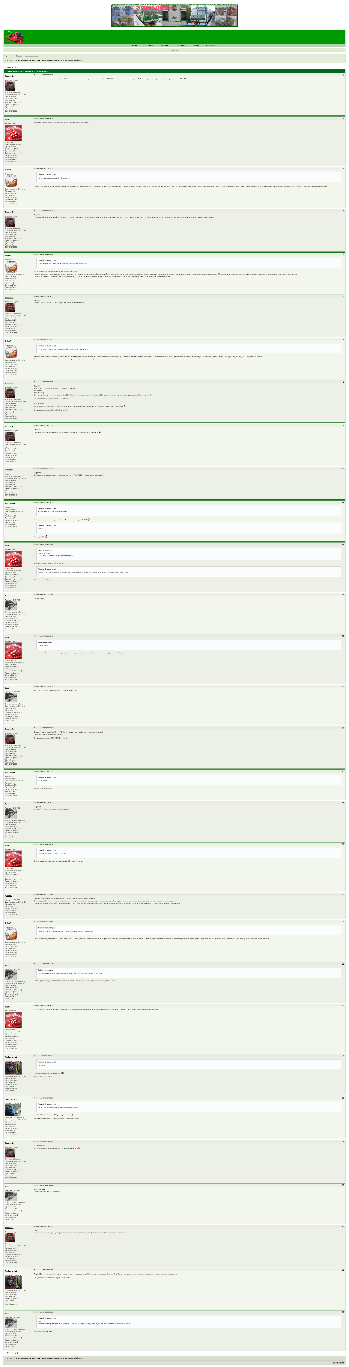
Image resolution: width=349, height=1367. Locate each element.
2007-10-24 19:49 (47, 844)
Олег (7, 596)
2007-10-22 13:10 (47, 425)
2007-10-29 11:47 (47, 894)
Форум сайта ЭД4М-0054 (17, 60)
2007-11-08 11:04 (47, 1270)
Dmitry (7, 119)
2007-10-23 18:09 (47, 636)
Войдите (19, 56)
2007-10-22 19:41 (47, 544)
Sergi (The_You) (11, 1099)
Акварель (9, 470)
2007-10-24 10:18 (47, 771)
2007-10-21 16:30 (47, 75)
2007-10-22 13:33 (47, 468)
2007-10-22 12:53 (47, 296)
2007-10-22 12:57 (47, 339)
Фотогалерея (211, 45)
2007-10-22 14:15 (47, 502)
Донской (8, 896)
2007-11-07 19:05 (47, 1141)
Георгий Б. (9, 76)
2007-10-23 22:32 (47, 686)
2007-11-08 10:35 (47, 1226)
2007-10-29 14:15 (47, 964)
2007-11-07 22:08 (47, 1185)
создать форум (338, 1362)
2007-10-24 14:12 (47, 802)
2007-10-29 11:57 (47, 921)
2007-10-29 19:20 (47, 1005)
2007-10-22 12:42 (47, 211)
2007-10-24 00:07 (47, 728)
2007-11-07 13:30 (47, 1056)
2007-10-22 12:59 (47, 382)
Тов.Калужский (11, 1057)
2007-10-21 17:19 (47, 118)
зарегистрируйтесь (31, 56)
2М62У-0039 (10, 503)
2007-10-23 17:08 (47, 594)
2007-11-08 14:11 (47, 1312)
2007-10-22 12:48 (47, 254)
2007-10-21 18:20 (47, 168)
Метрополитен (34, 60)
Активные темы (174, 50)
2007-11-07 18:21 (47, 1098)
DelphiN (8, 170)
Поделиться (38, 75)
